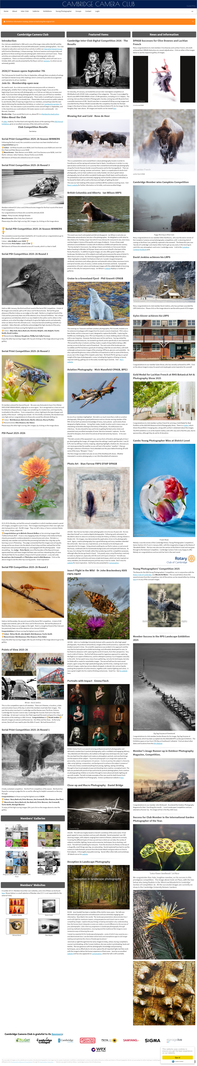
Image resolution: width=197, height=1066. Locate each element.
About (14, 11)
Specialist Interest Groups (53, 49)
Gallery (186, 425)
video (5, 121)
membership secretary (52, 104)
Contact (88, 11)
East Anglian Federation (47, 1016)
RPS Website (158, 697)
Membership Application (50, 114)
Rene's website (72, 185)
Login (97, 11)
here (3, 893)
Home (6, 11)
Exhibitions (47, 11)
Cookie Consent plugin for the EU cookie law (177, 1061)
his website (123, 671)
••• (191, 11)
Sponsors (57, 987)
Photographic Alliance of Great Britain (21, 1016)
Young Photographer (64, 11)
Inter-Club (25, 11)
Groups (78, 11)
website (107, 268)
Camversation (114, 563)
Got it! (177, 1057)
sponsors (46, 61)
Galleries (36, 11)
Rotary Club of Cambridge (142, 575)
